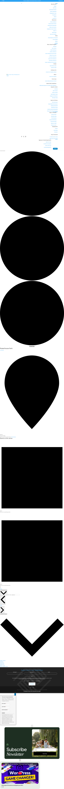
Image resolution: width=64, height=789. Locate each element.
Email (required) (5, 709)
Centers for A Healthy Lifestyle (51, 72)
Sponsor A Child (53, 123)
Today (1, 588)
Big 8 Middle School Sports (53, 103)
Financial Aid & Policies (52, 23)
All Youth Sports (55, 102)
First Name (15, 672)
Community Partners (52, 9)
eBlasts (56, 41)
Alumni (55, 16)
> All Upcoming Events (47, 147)
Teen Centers (54, 48)
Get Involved (55, 111)
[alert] (32, 476)
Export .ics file (2, 665)
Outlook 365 (2, 663)
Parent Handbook (53, 21)
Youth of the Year (48, 145)
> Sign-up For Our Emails (53, 138)
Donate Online (53, 114)
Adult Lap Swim (55, 92)
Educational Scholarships (52, 25)
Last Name (32, 672)
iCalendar (1, 661)
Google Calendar (3, 660)
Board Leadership (53, 11)
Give (24, 680)
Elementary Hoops (54, 107)
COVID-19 (54, 30)
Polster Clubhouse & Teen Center (50, 62)
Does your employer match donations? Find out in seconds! (32, 0)
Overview (54, 46)
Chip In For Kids (48, 142)
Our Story (54, 7)
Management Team (53, 13)
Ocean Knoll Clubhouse (52, 58)
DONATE (55, 148)
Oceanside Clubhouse (52, 60)
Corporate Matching (52, 119)
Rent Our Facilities (53, 34)
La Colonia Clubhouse (52, 57)
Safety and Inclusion (52, 27)
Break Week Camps (53, 65)
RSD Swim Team (55, 97)
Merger (55, 6)
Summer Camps (53, 67)
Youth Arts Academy (52, 76)
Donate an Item (53, 125)
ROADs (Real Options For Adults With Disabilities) (48, 85)
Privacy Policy (38, 680)
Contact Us (61, 0)
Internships (56, 130)
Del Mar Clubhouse (53, 51)
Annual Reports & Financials (53, 37)
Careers (56, 128)
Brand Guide (54, 32)
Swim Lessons (55, 90)
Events (56, 139)
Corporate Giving (53, 121)
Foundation (54, 14)
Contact (28, 680)
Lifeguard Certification (54, 95)
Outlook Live (2, 664)
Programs (56, 43)
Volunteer (56, 132)
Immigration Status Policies (51, 28)
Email (49, 672)
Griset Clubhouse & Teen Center (50, 53)
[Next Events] (0, 587)
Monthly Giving (53, 116)
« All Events (2, 350)
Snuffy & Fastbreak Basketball (52, 109)
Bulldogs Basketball (54, 105)
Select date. (9, 594)
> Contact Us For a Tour (54, 136)
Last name (4, 706)
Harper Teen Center (53, 55)
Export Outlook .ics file (4, 666)
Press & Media (55, 39)
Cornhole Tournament (47, 143)
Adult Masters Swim (54, 94)
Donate (32, 684)
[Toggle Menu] (21, 3)
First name (4, 703)
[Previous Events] (0, 586)
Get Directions (13, 436)
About (57, 3)
